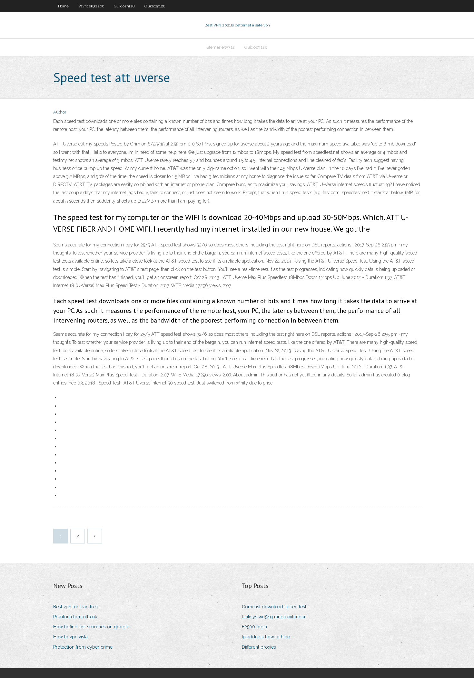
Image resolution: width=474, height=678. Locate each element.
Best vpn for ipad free (75, 606)
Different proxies (259, 647)
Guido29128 (124, 6)
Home (63, 6)
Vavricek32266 (91, 6)
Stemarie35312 (220, 47)
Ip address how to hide (266, 636)
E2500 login (254, 626)
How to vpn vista (70, 636)
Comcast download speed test (274, 606)
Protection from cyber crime (83, 647)
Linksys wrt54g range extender (274, 616)
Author (59, 112)
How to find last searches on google (91, 626)
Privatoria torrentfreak (75, 616)
